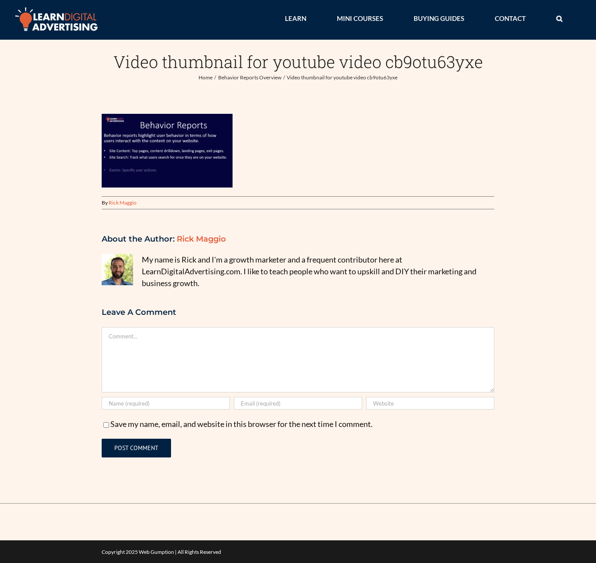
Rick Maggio (123, 202)
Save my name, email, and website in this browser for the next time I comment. (241, 424)
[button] (559, 18)
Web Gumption (156, 552)
